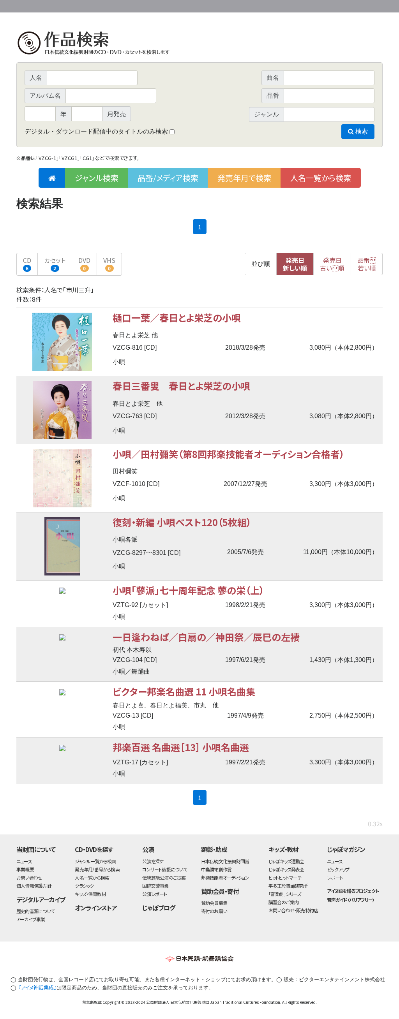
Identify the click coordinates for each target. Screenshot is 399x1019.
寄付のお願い (214, 911)
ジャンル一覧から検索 (95, 861)
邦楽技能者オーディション (225, 877)
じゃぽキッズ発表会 (286, 869)
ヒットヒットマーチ (285, 877)
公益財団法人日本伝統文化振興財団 (58, 5)
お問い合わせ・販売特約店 (293, 910)
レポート (335, 877)
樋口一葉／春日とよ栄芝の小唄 (177, 317)
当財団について (35, 849)
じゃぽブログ (158, 907)
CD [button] (27, 263)
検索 (361, 131)
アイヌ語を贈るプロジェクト (352, 890)
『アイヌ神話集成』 (37, 987)
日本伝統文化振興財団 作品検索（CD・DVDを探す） (199, 44)
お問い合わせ (361, 5)
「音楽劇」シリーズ (284, 894)
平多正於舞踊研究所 (288, 885)
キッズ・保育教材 (90, 894)
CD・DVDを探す (94, 849)
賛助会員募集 (214, 902)
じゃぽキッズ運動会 (286, 861)
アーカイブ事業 (30, 919)
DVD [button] (84, 263)
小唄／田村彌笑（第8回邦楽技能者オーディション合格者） (228, 454)
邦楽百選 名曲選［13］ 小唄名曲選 (181, 747)
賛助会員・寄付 (220, 891)
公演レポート (154, 894)
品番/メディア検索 (168, 177)
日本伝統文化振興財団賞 (225, 861)
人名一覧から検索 (320, 177)
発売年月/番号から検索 (97, 869)
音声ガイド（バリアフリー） (350, 899)
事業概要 (322, 5)
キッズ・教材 (283, 849)
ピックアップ (338, 869)
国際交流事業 (155, 885)
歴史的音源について (35, 911)
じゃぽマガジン (346, 849)
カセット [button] (54, 263)
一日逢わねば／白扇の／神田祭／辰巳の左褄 (206, 637)
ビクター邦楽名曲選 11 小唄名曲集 (184, 691)
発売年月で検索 (244, 177)
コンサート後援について (164, 869)
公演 (148, 849)
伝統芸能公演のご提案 (163, 877)
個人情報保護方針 (33, 885)
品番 (366, 264)
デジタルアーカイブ (40, 899)
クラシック (84, 885)
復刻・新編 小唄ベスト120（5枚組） (182, 522)
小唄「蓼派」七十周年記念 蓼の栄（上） (188, 590)
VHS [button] (109, 263)
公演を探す (152, 861)
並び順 (260, 263)
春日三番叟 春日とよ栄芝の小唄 (181, 385)
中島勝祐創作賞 (216, 869)
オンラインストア (96, 907)
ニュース (24, 861)
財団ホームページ (291, 5)
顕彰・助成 (214, 849)
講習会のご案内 (283, 902)
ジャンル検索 (96, 177)
